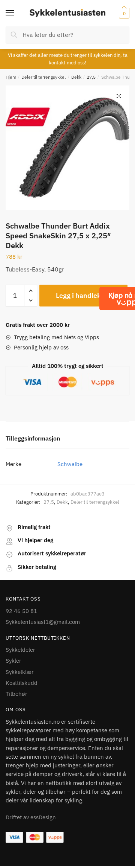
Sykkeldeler (20, 649)
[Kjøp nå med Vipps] (128, 299)
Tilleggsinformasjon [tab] (33, 438)
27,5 (91, 77)
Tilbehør (16, 693)
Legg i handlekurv (83, 295)
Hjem (11, 77)
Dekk (76, 77)
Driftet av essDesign (31, 817)
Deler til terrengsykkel (43, 77)
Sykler (13, 660)
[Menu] (17, 13)
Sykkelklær (20, 671)
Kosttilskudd (22, 682)
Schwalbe (69, 464)
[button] (118, 96)
